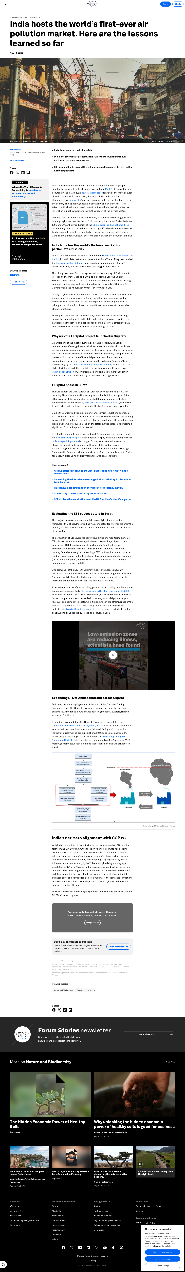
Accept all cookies (163, 1259)
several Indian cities (92, 192)
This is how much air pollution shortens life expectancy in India (88, 487)
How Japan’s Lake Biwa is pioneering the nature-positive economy (110, 1174)
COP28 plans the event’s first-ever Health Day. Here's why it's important (93, 499)
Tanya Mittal (16, 149)
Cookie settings (163, 1266)
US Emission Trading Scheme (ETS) (111, 225)
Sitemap (93, 1260)
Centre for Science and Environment (92, 364)
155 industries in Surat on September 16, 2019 (105, 591)
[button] (113, 655)
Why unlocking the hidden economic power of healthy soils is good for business (134, 1124)
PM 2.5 (108, 189)
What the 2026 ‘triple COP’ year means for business (27, 1172)
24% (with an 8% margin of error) (102, 402)
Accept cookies (92, 922)
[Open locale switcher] (3, 1264)
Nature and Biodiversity (25, 17)
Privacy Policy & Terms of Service (92, 1256)
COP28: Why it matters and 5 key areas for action (80, 493)
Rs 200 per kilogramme (67, 441)
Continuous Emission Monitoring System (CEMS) (77, 725)
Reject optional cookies (162, 1252)
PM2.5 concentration (63, 371)
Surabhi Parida (17, 161)
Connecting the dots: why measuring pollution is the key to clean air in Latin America (92, 480)
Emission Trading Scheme (69, 263)
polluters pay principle (67, 437)
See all (170, 1062)
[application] (113, 655)
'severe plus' (75, 200)
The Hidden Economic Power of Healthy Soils (47, 1124)
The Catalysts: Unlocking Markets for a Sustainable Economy (70, 1172)
